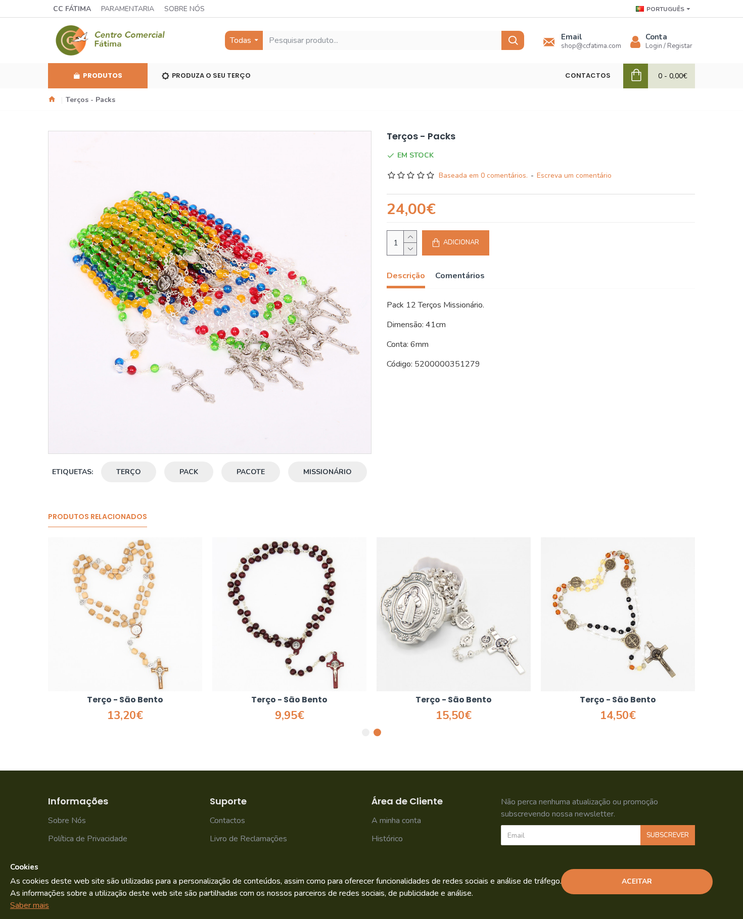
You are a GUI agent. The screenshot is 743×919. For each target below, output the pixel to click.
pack (188, 472)
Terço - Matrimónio (122, 700)
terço (128, 472)
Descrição (406, 276)
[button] (365, 732)
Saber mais (29, 905)
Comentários (460, 276)
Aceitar (637, 881)
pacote (251, 472)
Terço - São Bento (450, 700)
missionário (327, 472)
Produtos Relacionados (97, 517)
